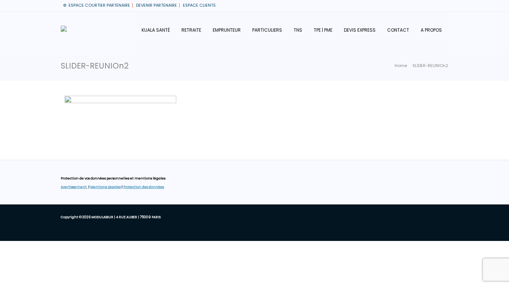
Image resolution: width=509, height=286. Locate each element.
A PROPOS (431, 30)
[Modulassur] (78, 30)
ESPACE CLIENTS (199, 5)
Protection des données (143, 187)
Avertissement (74, 187)
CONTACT (398, 30)
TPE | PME (323, 30)
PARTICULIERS (267, 30)
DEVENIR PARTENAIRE (156, 5)
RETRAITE (191, 30)
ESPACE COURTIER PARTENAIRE (99, 5)
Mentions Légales (105, 187)
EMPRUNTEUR (227, 30)
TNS (298, 30)
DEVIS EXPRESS (360, 30)
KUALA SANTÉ (156, 30)
